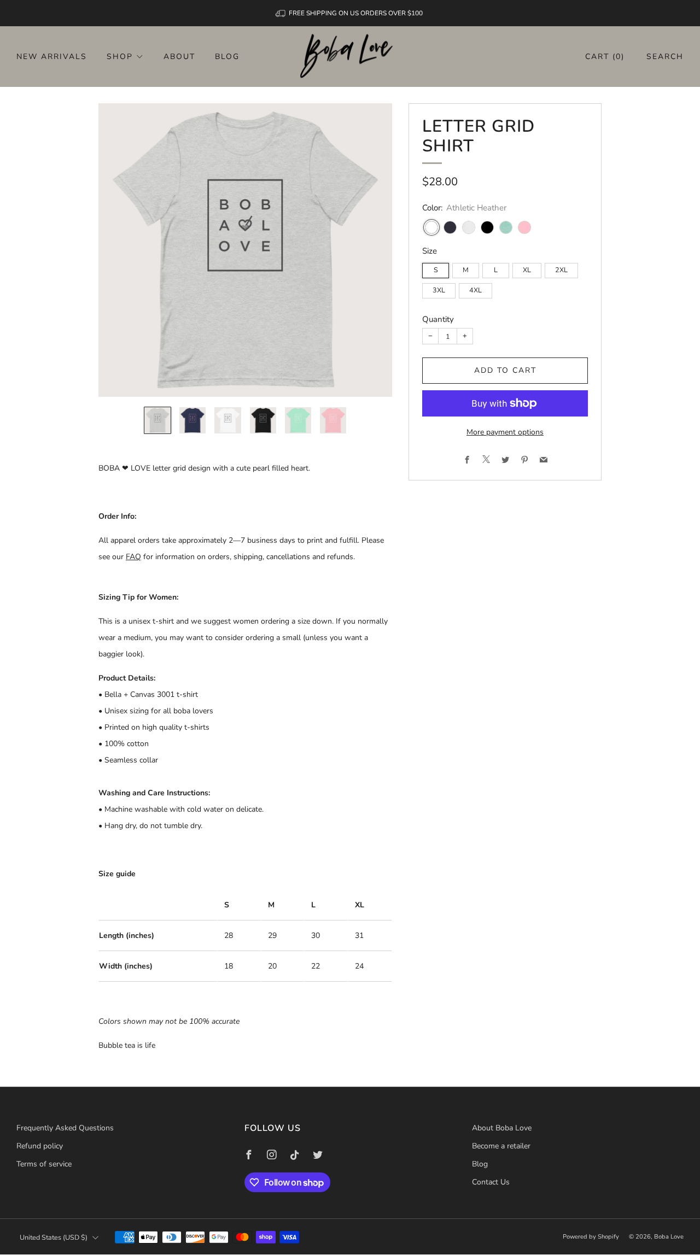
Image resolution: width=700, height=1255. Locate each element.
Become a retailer (501, 1146)
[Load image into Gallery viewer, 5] (298, 420)
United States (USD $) (54, 1237)
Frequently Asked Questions (65, 1128)
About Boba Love (502, 1128)
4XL (475, 290)
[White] (469, 228)
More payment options (505, 432)
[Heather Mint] (506, 228)
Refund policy (39, 1146)
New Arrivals (51, 56)
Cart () (605, 56)
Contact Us (491, 1182)
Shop (120, 56)
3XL (439, 290)
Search (665, 56)
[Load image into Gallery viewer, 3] (227, 420)
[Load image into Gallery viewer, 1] (157, 420)
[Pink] (524, 228)
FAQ (133, 557)
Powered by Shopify (591, 1237)
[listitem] (350, 13)
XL (527, 270)
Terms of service (44, 1164)
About (179, 56)
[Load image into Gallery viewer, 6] (333, 420)
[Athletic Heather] (431, 228)
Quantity (438, 319)
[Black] (487, 228)
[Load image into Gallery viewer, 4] (263, 420)
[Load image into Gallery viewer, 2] (192, 420)
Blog (227, 56)
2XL (561, 270)
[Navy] (450, 228)
